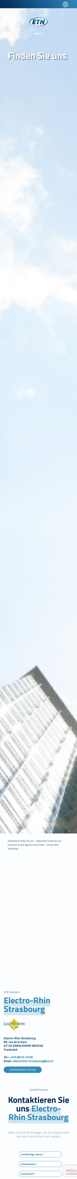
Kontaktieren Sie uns (22, 1070)
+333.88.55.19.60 (21, 1057)
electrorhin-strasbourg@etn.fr (32, 1061)
